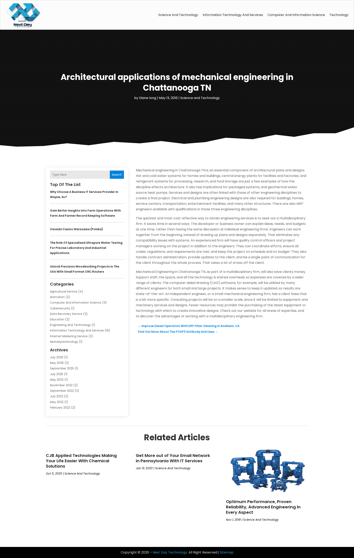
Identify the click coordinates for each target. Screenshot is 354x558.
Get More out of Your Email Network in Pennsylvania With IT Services (173, 458)
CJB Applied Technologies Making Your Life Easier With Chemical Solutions (81, 461)
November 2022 (61, 385)
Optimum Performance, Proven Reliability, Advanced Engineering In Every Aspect (263, 507)
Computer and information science (296, 15)
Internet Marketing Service (69, 336)
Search (117, 175)
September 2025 (62, 368)
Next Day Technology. (170, 552)
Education (57, 319)
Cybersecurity (60, 308)
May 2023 (57, 380)
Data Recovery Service (66, 314)
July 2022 (56, 396)
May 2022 (57, 402)
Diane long (147, 98)
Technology (338, 15)
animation (57, 297)
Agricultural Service (63, 291)
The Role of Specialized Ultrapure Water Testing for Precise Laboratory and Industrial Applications (86, 248)
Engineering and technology (70, 325)
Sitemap (227, 552)
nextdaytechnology (64, 342)
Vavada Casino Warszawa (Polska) (76, 229)
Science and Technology (178, 15)
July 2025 (56, 374)
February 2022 (60, 407)
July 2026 (56, 357)
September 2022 (62, 391)
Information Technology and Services (233, 15)
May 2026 (57, 363)
